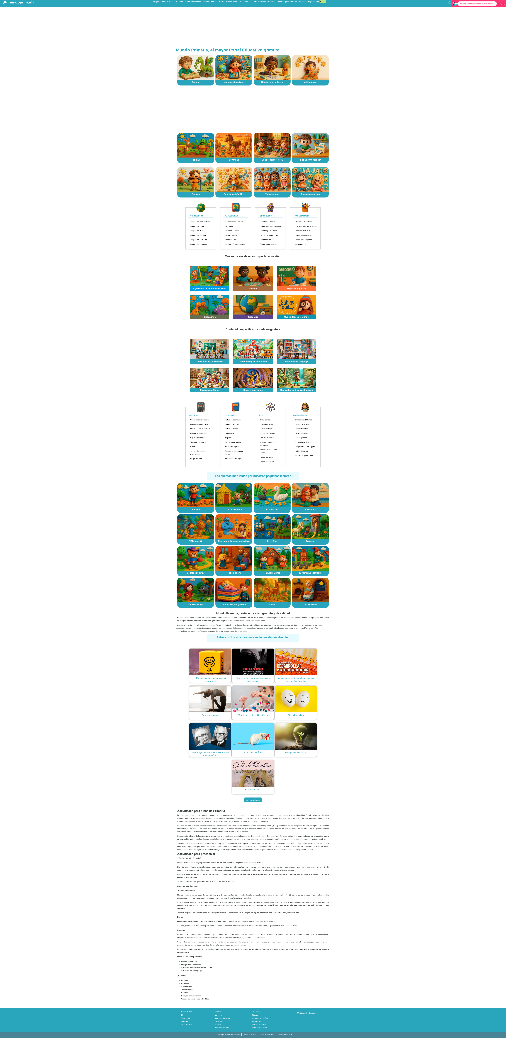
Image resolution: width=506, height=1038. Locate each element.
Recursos (244, 2)
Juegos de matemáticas (200, 222)
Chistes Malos (231, 235)
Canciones (214, 2)
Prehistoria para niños (304, 456)
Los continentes (301, 429)
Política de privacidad (266, 1034)
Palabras (301, 2)
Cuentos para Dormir (268, 231)
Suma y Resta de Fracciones (197, 452)
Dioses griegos (301, 438)
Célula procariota (267, 462)
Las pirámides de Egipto (305, 447)
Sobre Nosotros (186, 1024)
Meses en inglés (232, 447)
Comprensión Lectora (234, 222)
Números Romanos (198, 433)
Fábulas (179, 2)
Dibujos (187, 2)
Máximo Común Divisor (200, 424)
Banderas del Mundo (303, 420)
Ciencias (262, 415)
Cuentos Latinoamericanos (271, 226)
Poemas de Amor (232, 231)
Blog (317, 2)
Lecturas (205, 2)
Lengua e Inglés (229, 415)
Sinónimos (229, 433)
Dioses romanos (301, 433)
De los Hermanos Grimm (270, 235)
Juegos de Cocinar (198, 235)
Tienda (323, 2)
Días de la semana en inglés (234, 452)
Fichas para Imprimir (303, 240)
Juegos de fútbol (197, 226)
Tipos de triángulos (198, 442)
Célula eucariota (266, 457)
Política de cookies (249, 1034)
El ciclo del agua (266, 429)
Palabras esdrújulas (233, 420)
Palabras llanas (231, 429)
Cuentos (163, 2)
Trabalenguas (283, 2)
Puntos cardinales (302, 424)
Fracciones (195, 447)
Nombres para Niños (259, 1028)
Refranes (262, 2)
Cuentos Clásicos (267, 240)
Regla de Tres (196, 459)
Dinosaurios (271, 2)
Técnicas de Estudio (303, 231)
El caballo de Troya (303, 442)
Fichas (229, 2)
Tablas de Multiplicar (303, 235)
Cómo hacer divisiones (199, 420)
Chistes (222, 2)
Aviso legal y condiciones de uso (228, 1034)
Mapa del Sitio (186, 1018)
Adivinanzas (196, 2)
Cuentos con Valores (268, 244)
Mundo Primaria (187, 1012)
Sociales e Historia (300, 415)
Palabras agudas (232, 424)
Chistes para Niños (259, 1024)
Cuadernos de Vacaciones (306, 226)
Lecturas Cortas (231, 240)
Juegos (156, 2)
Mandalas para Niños (260, 1018)
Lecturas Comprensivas (235, 244)
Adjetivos (229, 438)
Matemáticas (193, 415)
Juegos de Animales (198, 240)
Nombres (293, 2)
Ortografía (310, 2)
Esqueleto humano (268, 438)
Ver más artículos (253, 800)
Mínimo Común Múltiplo (200, 429)
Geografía (253, 2)
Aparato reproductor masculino (268, 443)
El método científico (268, 433)
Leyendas (171, 2)
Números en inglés (233, 442)
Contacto (184, 1021)
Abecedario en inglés (234, 459)
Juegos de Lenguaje (198, 244)
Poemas (236, 2)
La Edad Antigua (301, 451)
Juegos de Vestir (197, 231)
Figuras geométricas (198, 438)
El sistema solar (266, 424)
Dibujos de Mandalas (303, 222)
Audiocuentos (300, 244)
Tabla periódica (266, 420)
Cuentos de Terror (267, 222)
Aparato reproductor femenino (268, 451)
